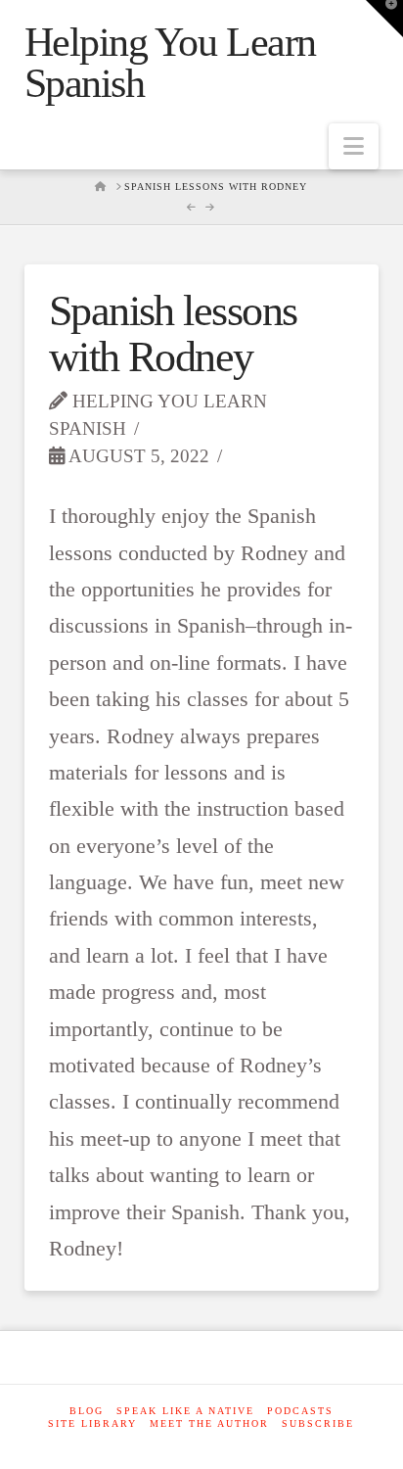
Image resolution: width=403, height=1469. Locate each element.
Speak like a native (185, 1410)
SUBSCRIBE (318, 1423)
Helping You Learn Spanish (170, 63)
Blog (86, 1410)
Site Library (92, 1423)
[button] (354, 146)
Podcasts (300, 1410)
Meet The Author (209, 1423)
